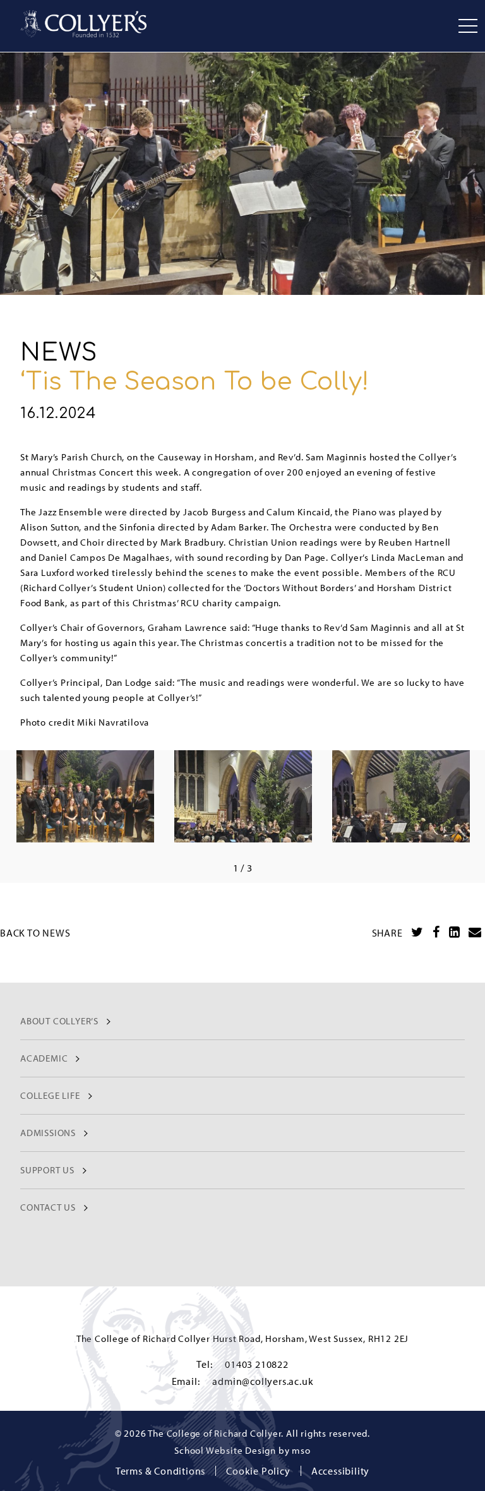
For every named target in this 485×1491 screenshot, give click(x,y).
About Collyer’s (59, 1021)
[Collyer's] (83, 23)
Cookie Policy (258, 1470)
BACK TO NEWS (35, 932)
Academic (44, 1058)
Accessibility (340, 1470)
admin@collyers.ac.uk (262, 1381)
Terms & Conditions (160, 1470)
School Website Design (225, 1450)
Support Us (47, 1170)
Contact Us (48, 1207)
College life (50, 1095)
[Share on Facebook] (436, 932)
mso (301, 1450)
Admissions (48, 1133)
